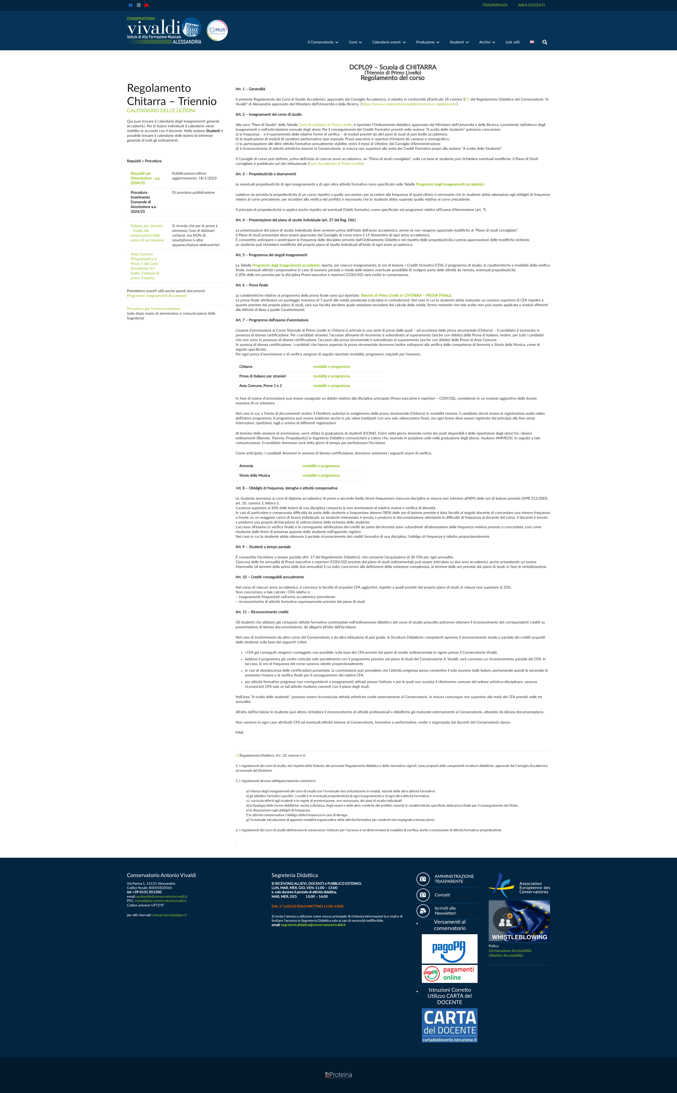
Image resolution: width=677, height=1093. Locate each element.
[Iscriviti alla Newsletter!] (426, 911)
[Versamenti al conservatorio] (419, 922)
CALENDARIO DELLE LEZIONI (161, 110)
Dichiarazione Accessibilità (510, 951)
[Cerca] (544, 42)
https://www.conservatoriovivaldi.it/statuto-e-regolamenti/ (409, 104)
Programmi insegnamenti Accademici (157, 296)
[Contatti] (426, 895)
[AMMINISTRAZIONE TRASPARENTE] (426, 879)
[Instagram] (138, 5)
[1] (467, 99)
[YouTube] (146, 5)
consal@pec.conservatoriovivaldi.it (160, 900)
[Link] (164, 30)
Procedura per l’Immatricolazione (153, 309)
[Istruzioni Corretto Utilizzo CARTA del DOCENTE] (419, 990)
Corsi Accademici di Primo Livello (325, 125)
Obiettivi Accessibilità (506, 955)
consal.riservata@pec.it (169, 915)
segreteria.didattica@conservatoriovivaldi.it (313, 925)
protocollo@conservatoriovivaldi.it (161, 896)
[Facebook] (130, 5)
